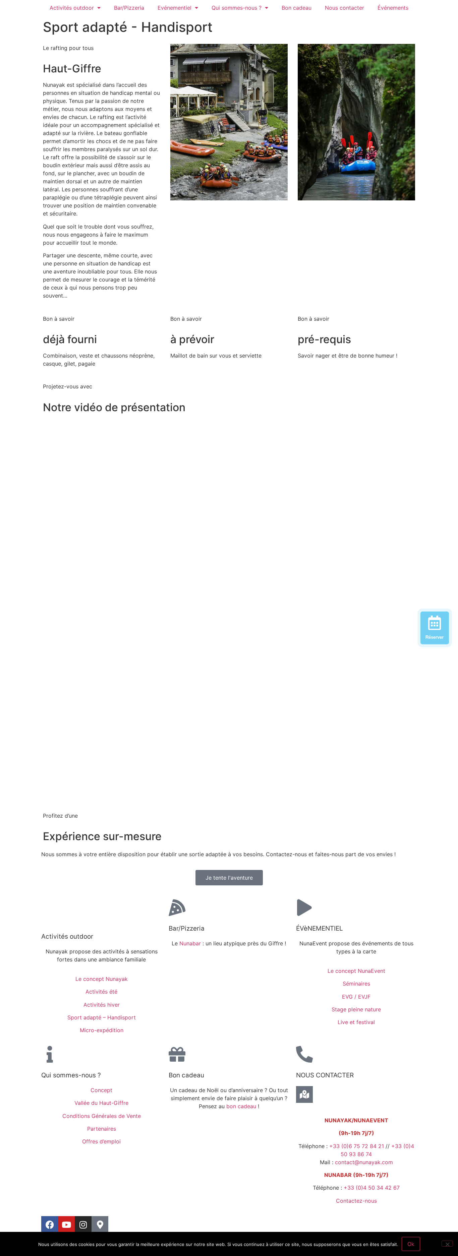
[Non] (447, 1244)
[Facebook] (49, 1224)
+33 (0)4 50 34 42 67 (372, 1187)
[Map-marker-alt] (100, 1224)
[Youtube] (66, 1224)
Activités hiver (101, 1004)
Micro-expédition (101, 1030)
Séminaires (356, 983)
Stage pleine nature (356, 1009)
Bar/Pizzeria (129, 7)
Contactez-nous (356, 1200)
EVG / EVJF (356, 996)
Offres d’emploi (101, 1141)
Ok (410, 1244)
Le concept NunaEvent (356, 970)
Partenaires (101, 1128)
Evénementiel (174, 7)
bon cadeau (241, 1106)
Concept (101, 1090)
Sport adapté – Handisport (101, 1017)
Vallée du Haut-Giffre (101, 1103)
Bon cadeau (296, 7)
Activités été (101, 991)
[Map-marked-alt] (304, 1094)
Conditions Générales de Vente (101, 1116)
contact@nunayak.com (364, 1162)
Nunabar (190, 943)
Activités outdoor (72, 7)
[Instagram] (83, 1224)
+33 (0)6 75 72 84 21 (356, 1146)
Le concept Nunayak (101, 979)
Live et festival (356, 1022)
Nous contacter (344, 7)
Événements (393, 7)
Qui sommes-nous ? (237, 7)
